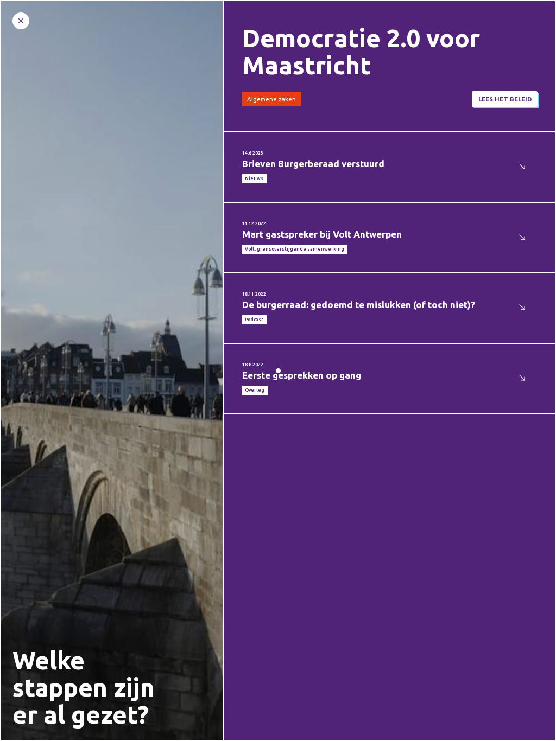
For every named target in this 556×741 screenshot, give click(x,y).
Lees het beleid (505, 99)
